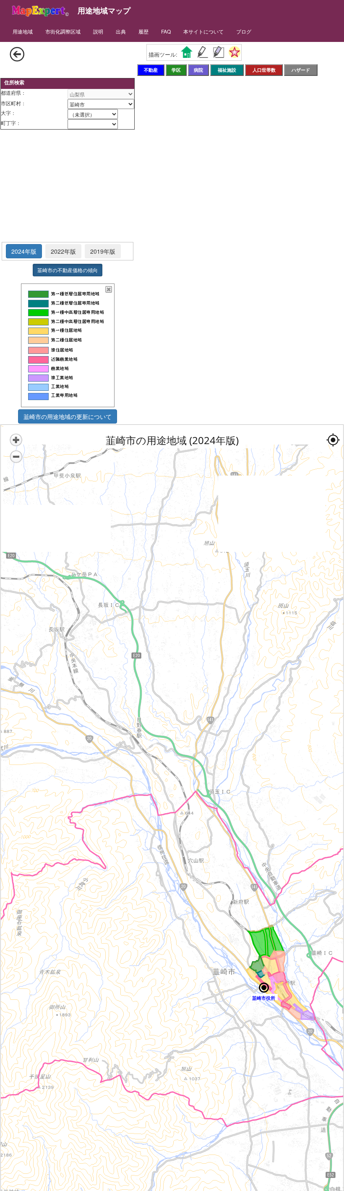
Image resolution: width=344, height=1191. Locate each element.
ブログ (243, 31)
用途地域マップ (104, 10)
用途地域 (23, 31)
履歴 (143, 31)
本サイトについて (203, 31)
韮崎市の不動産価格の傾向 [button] (67, 269)
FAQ (166, 31)
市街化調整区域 (63, 31)
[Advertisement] (67, 186)
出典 (121, 31)
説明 (98, 31)
